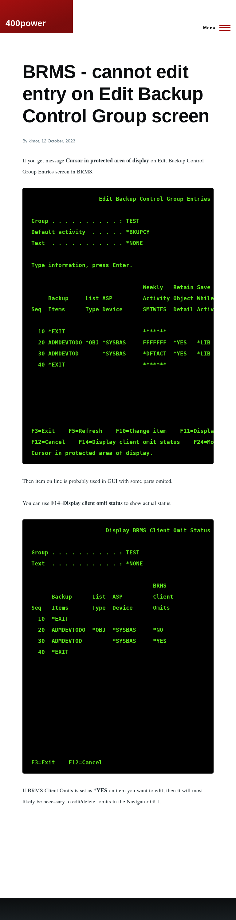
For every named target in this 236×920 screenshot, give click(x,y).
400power (26, 23)
